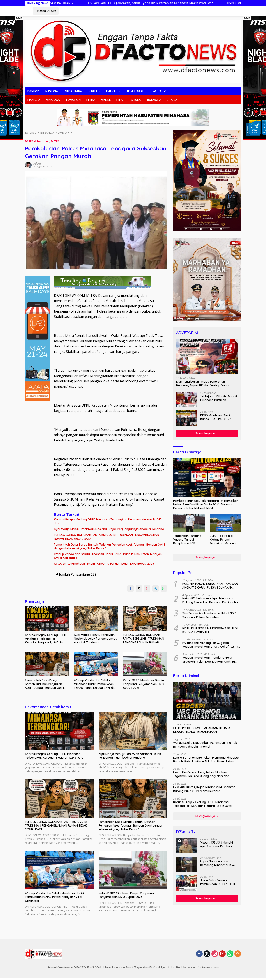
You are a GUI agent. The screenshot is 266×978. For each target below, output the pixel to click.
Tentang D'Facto (46, 10)
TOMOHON (73, 100)
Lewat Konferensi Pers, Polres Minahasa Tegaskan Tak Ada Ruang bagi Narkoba (201, 774)
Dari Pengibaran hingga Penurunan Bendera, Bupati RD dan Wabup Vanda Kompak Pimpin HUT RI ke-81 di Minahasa (204, 383)
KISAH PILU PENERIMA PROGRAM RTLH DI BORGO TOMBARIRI (210, 630)
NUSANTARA (73, 91)
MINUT (120, 100)
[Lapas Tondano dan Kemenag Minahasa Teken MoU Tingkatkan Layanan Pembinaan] (186, 864)
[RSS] (237, 954)
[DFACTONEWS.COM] (133, 51)
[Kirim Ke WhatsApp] (164, 588)
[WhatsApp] (230, 954)
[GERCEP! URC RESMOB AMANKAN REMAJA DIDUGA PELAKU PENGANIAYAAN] (207, 701)
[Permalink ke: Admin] (28, 165)
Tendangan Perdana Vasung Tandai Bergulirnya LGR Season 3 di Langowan (188, 539)
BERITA (92, 91)
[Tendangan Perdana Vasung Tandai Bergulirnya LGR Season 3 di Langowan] (188, 523)
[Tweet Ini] (139, 588)
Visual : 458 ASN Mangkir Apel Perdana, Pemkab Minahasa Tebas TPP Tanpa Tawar (217, 844)
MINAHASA (53, 100)
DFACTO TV (158, 91)
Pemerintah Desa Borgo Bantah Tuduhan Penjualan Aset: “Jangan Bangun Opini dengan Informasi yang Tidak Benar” (109, 546)
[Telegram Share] (155, 588)
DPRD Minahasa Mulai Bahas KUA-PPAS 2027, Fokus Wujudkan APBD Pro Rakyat (218, 417)
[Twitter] (207, 954)
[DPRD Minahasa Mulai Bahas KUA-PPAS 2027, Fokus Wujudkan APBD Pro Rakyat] (186, 418)
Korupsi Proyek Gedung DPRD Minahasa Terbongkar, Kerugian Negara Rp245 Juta (108, 521)
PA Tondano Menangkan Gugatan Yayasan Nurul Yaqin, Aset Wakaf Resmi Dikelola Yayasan (210, 644)
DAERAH (111, 91)
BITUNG (136, 100)
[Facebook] (199, 954)
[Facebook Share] (130, 588)
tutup (19, 17)
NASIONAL (52, 91)
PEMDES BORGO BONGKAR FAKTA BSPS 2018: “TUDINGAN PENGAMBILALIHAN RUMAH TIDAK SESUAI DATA (106, 536)
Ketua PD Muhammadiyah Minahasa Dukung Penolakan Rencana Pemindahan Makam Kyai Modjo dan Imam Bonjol (210, 600)
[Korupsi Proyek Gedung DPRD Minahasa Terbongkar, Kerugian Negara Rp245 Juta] (47, 618)
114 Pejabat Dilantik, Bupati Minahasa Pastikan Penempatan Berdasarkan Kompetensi (218, 398)
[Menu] (28, 11)
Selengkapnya (205, 433)
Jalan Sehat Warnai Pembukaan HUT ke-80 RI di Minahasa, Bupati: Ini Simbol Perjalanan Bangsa (218, 882)
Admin (37, 163)
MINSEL (106, 100)
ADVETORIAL (135, 91)
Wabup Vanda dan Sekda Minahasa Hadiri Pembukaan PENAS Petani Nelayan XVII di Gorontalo (108, 556)
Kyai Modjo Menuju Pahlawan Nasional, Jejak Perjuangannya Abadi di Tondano (109, 529)
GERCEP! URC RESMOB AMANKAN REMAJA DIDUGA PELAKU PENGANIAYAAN (201, 729)
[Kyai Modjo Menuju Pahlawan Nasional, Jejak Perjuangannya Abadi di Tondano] (96, 618)
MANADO (33, 100)
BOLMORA (154, 100)
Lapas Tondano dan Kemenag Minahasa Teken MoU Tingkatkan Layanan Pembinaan (218, 863)
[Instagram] (214, 954)
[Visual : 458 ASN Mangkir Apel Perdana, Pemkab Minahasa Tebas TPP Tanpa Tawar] (186, 845)
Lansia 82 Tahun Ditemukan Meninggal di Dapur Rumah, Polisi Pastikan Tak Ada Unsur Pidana (206, 759)
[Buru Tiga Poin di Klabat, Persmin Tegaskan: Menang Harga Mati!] (225, 523)
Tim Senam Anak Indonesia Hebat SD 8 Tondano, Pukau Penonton (209, 615)
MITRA (90, 100)
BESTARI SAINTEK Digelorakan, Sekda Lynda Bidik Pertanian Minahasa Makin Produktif (91, 3)
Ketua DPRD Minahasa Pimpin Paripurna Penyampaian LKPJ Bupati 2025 (104, 563)
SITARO (172, 100)
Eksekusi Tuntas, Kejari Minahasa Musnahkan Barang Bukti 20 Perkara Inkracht (204, 789)
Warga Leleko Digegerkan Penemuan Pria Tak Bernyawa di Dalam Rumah (205, 744)
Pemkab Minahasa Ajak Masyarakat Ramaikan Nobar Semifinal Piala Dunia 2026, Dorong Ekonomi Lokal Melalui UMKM (205, 504)
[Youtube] (222, 954)
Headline (43, 141)
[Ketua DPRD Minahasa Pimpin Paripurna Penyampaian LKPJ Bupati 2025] (145, 664)
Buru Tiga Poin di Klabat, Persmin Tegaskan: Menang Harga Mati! (223, 539)
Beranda (33, 91)
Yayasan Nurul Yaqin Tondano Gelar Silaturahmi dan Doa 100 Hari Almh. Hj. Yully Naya (208, 659)
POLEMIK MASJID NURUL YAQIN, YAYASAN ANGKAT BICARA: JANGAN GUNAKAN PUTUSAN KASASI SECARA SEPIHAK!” (210, 585)
